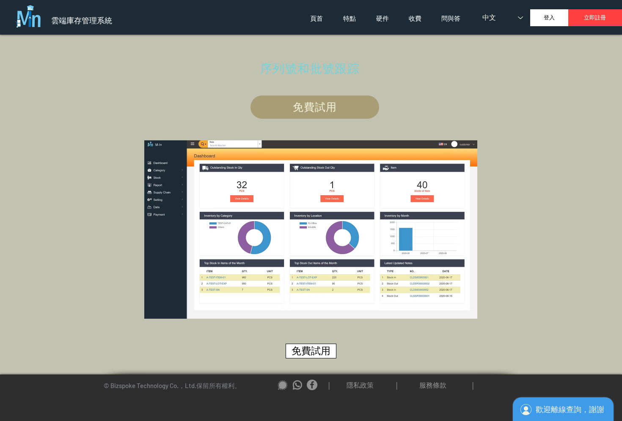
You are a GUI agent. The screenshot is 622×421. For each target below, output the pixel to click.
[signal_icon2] (282, 385)
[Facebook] (312, 385)
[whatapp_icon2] (297, 385)
